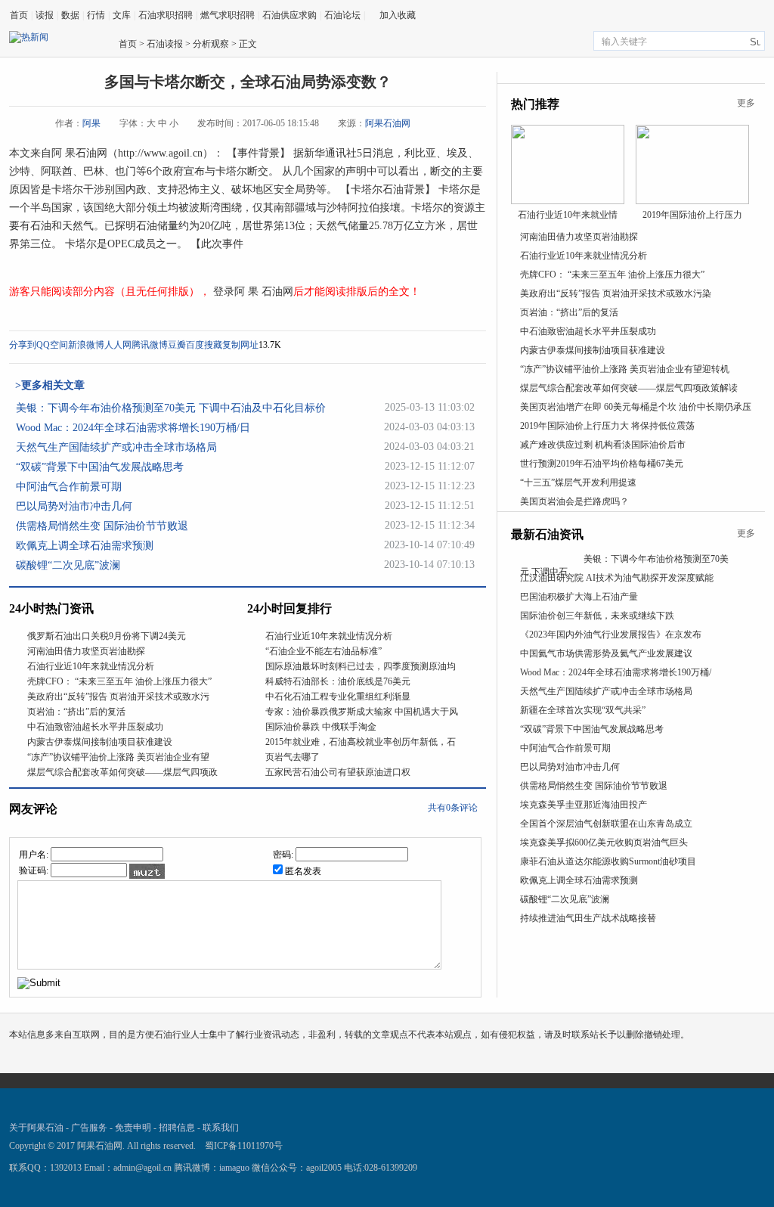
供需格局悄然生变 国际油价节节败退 (102, 526)
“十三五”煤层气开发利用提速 (578, 482)
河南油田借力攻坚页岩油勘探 (86, 651)
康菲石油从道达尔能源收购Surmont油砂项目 (608, 861)
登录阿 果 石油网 (251, 291)
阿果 (91, 123)
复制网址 (240, 345)
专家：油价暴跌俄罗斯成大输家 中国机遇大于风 (361, 711)
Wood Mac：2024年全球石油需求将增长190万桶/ (615, 672)
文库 (122, 15)
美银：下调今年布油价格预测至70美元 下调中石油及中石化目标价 (171, 408)
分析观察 (211, 44)
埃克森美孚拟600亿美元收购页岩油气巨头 (604, 842)
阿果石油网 (387, 123)
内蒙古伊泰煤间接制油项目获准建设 (99, 742)
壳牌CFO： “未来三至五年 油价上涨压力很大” (119, 681)
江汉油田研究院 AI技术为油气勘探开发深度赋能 (617, 577)
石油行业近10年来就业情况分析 (90, 666)
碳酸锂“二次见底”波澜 (68, 565)
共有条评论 (453, 807)
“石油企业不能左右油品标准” (323, 651)
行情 (96, 15)
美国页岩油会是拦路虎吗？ (574, 501)
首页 (19, 15)
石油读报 (165, 44)
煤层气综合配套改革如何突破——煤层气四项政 (122, 772)
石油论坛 (342, 15)
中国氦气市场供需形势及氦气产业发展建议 (606, 653)
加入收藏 (397, 15)
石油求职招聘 (165, 15)
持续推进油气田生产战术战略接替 (588, 918)
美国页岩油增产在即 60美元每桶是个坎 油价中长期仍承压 (635, 407)
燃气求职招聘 (227, 15)
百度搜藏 (204, 345)
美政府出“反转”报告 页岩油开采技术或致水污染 (615, 293)
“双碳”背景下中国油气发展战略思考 (100, 467)
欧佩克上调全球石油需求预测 (84, 545)
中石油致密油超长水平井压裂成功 (95, 726)
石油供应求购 (289, 15)
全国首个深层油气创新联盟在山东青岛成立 (606, 823)
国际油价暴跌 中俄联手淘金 (320, 726)
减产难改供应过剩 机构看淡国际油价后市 (603, 444)
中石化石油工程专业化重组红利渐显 (337, 696)
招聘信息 (177, 1127)
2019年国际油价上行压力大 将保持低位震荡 (607, 425)
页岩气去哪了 (292, 757)
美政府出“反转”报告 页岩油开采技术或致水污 (118, 696)
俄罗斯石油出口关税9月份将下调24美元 (106, 636)
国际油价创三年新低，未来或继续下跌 (597, 615)
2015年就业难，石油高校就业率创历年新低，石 (360, 742)
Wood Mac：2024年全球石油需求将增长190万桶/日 (133, 427)
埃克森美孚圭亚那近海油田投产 (583, 804)
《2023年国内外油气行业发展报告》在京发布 (610, 634)
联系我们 (221, 1127)
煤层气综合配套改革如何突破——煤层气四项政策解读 (629, 388)
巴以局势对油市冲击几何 (74, 506)
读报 (45, 15)
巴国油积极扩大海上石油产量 (579, 596)
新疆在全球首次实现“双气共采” (583, 710)
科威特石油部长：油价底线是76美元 (337, 681)
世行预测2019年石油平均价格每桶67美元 (601, 463)
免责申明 (133, 1127)
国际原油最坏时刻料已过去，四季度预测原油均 (360, 666)
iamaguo (234, 1167)
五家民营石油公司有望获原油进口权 (337, 772)
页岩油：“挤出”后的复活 (76, 711)
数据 (70, 15)
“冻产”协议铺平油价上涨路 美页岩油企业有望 (118, 757)
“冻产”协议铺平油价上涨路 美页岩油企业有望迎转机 (624, 369)
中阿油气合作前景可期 (69, 486)
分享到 (22, 345)
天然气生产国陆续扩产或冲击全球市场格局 (116, 447)
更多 (746, 103)
